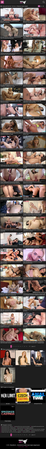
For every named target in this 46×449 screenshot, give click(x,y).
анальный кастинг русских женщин (22, 426)
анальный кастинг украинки (29, 432)
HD (41, 6)
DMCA (26, 446)
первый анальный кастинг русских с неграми (35, 429)
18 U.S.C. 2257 (21, 446)
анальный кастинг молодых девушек (25, 427)
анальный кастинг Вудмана (24, 430)
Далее (33, 346)
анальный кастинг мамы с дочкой (8, 430)
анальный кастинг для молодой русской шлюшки (12, 429)
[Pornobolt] (23, 2)
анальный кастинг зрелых (7, 426)
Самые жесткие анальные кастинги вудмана (11, 432)
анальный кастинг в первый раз (8, 427)
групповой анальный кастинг (37, 426)
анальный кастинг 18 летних (37, 430)
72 (29, 346)
